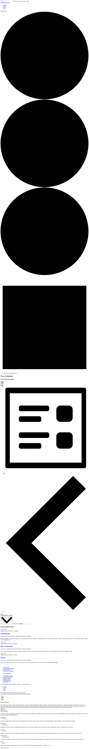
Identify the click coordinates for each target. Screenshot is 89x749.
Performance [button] (3, 723)
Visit (4, 690)
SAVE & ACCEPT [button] (5, 747)
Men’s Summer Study (7, 646)
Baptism (3, 657)
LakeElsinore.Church (8, 675)
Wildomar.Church (7, 680)
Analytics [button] (3, 729)
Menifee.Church (6, 679)
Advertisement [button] (4, 735)
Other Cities (6, 682)
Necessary (4, 710)
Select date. (15, 623)
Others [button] (2, 741)
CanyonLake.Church (8, 677)
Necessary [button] (3, 708)
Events (4, 686)
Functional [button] (3, 717)
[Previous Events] (45, 610)
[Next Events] (3, 612)
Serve (4, 688)
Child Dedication (5, 633)
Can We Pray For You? (8, 671)
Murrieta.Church (7, 678)
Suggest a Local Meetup (8, 668)
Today (2, 614)
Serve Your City (6, 669)
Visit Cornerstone (7, 673)
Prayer (4, 689)
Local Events (6, 667)
